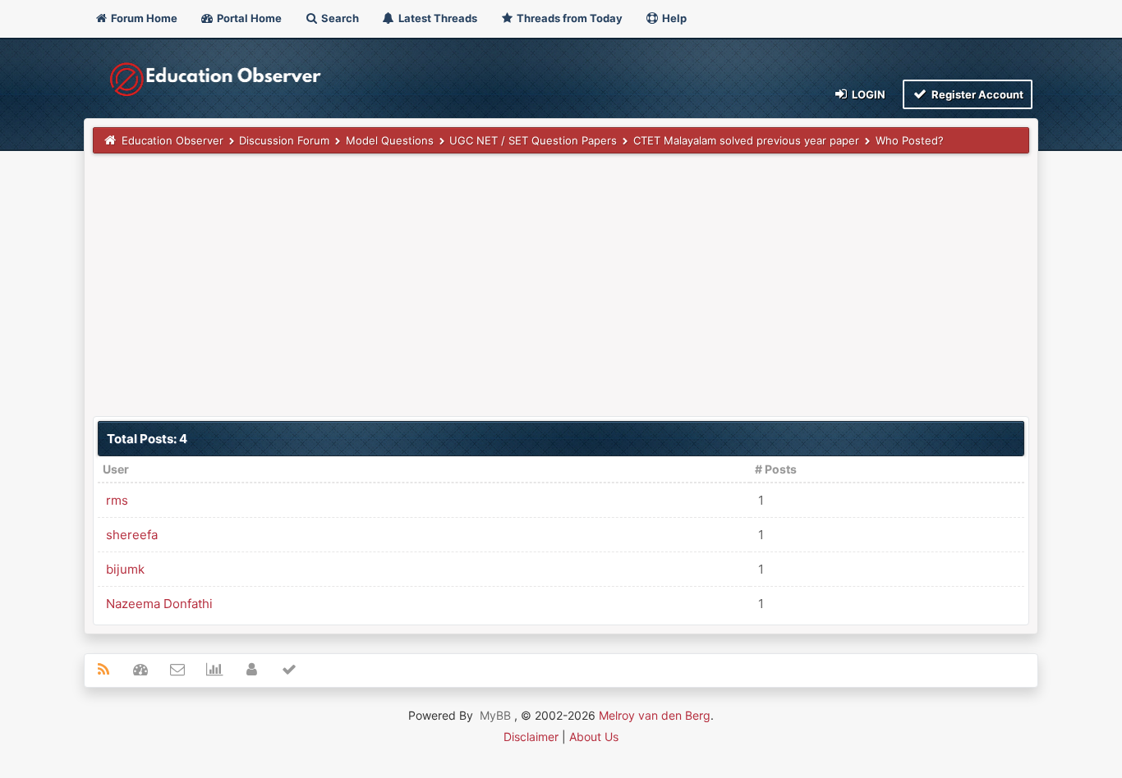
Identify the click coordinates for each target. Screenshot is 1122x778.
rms (117, 500)
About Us (593, 737)
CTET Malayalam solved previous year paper (746, 140)
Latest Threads (436, 18)
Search (339, 18)
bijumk (125, 569)
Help (673, 18)
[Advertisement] (560, 285)
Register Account (976, 94)
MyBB (495, 715)
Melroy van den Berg (654, 715)
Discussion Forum (284, 140)
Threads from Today (568, 18)
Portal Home (248, 18)
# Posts (776, 469)
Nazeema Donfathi (159, 603)
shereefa (132, 534)
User (116, 469)
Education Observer (172, 140)
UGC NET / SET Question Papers (533, 140)
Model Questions (390, 140)
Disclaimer (531, 737)
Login (867, 94)
